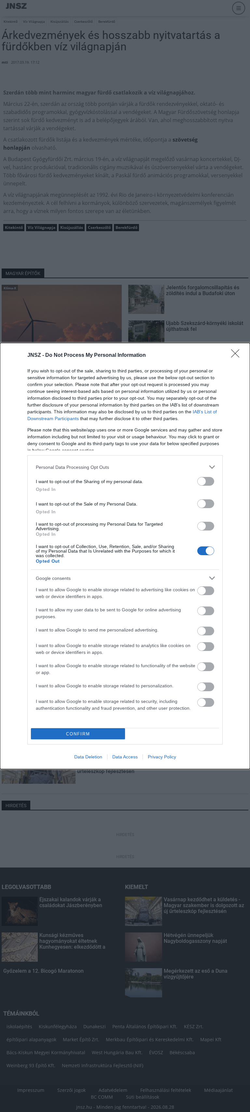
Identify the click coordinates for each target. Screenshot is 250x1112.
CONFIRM (78, 733)
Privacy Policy (162, 756)
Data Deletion (88, 756)
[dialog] (125, 556)
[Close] (237, 355)
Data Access (125, 756)
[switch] (205, 481)
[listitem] (125, 467)
